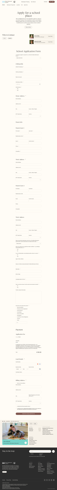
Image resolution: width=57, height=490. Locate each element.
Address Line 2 (18, 103)
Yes (17, 249)
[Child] (39, 84)
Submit (53, 451)
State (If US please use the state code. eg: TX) (34, 395)
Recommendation (20, 307)
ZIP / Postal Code (19, 177)
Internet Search (20, 310)
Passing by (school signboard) (22, 308)
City (16, 172)
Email (17, 141)
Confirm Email (31, 141)
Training (32, 453)
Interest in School (41, 454)
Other (18, 320)
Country (30, 177)
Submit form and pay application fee (28, 413)
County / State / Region (33, 172)
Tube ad (18, 318)
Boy (17, 88)
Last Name (30, 188)
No (17, 250)
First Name (18, 188)
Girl (17, 90)
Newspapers (19, 315)
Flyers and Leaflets (20, 313)
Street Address (18, 98)
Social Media (19, 312)
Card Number (18, 361)
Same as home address (21, 383)
